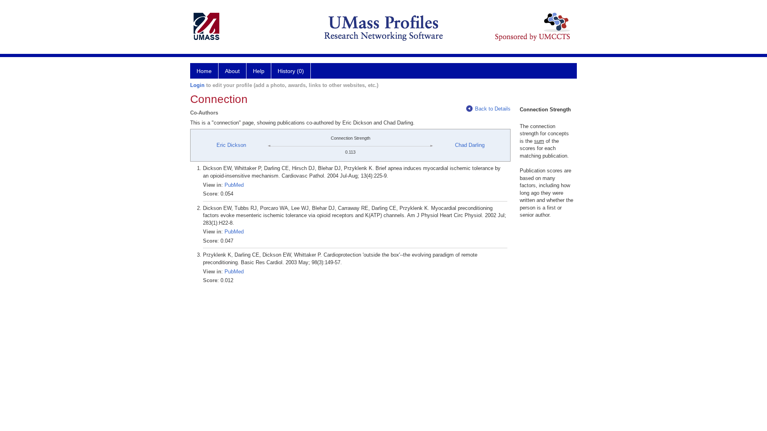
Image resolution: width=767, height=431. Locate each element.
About (232, 71)
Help (258, 71)
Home (204, 71)
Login (197, 85)
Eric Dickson (231, 145)
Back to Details (493, 109)
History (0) (291, 71)
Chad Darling (470, 145)
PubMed (234, 185)
